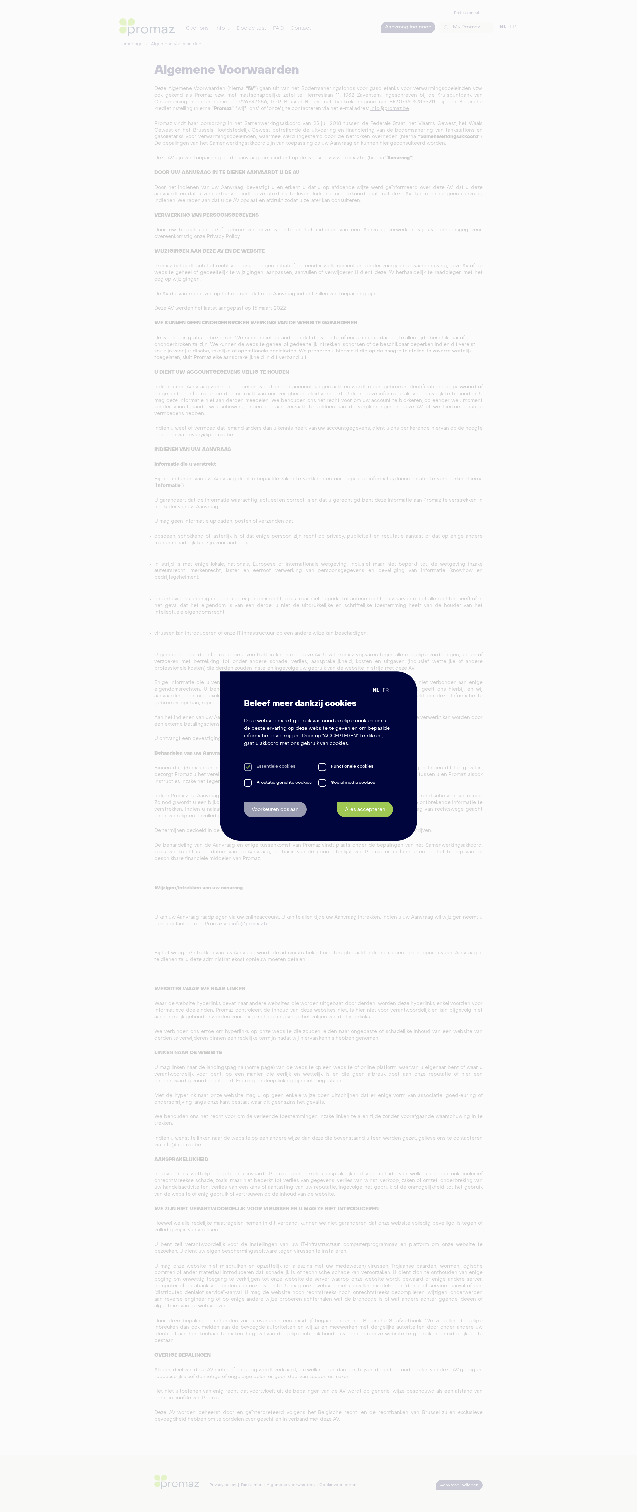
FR (386, 690)
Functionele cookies (352, 767)
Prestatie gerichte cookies (284, 783)
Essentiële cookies (275, 767)
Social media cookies (353, 783)
